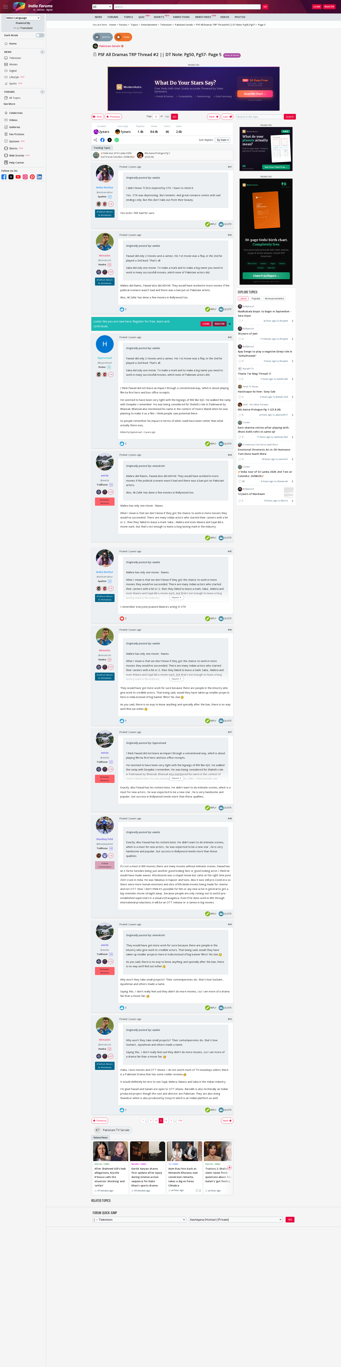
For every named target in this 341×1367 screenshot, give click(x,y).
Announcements (274, 298)
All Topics (14, 98)
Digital (13, 70)
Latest (243, 298)
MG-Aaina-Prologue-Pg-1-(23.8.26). (259, 409)
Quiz (142, 17)
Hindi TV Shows (250, 386)
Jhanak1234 (282, 396)
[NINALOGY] (96, 131)
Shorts (13, 148)
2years (104, 131)
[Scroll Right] (230, 155)
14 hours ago (270, 500)
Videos (13, 120)
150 (180, 1120)
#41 (230, 166)
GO (265, 6)
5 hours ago (267, 378)
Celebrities (16, 113)
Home (13, 43)
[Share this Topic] (95, 139)
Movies (13, 64)
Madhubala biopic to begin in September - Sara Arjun (264, 313)
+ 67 (110, 272)
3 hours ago (270, 361)
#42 (230, 234)
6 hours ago (267, 481)
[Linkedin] (39, 176)
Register (329, 6)
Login (316, 6)
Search (290, 116)
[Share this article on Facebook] (102, 139)
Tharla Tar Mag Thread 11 (254, 373)
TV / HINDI (173, 1164)
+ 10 (110, 492)
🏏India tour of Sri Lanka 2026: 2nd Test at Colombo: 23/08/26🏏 (265, 474)
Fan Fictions (16, 134)
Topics (128, 17)
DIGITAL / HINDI (102, 1164)
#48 (230, 818)
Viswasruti (282, 481)
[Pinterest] (32, 176)
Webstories (203, 17)
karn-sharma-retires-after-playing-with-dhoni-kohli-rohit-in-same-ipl (264, 429)
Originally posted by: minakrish (145, 466)
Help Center (16, 162)
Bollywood (248, 306)
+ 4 (110, 374)
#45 (230, 551)
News (7, 52)
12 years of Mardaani (251, 494)
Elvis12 (284, 500)
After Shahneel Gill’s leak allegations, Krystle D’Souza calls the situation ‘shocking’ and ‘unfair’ (110, 1177)
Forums (9, 91)
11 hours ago (263, 436)
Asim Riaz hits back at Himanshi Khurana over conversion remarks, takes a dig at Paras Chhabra (183, 1177)
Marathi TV (248, 368)
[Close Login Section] (229, 323)
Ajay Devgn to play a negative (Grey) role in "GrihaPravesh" (265, 353)
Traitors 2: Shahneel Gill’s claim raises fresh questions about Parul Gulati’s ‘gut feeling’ (221, 1175)
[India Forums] (32, 7)
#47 (230, 732)
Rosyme (284, 320)
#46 (230, 629)
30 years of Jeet (248, 333)
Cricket (246, 422)
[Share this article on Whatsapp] (116, 139)
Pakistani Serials (110, 46)
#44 (230, 454)
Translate (26, 28)
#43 (230, 337)
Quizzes (14, 141)
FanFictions (181, 17)
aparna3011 (282, 414)
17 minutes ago (268, 338)
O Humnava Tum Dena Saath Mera (260, 444)
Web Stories (16, 155)
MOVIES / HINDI (138, 1164)
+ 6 (110, 204)
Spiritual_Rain (281, 436)
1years (125, 131)
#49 (230, 924)
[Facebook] (3, 176)
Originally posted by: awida (143, 177)
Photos (240, 17)
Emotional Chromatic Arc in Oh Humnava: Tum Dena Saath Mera (264, 452)
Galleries (14, 127)
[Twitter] (11, 176)
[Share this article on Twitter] (109, 139)
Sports (13, 83)
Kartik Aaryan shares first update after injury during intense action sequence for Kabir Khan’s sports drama (146, 1177)
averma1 (283, 459)
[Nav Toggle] (5, 7)
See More (9, 104)
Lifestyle (14, 77)
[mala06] (117, 131)
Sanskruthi (282, 378)
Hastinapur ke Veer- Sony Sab (256, 391)
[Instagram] (25, 176)
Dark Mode (11, 35)
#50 (230, 1019)
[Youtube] (18, 176)
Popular (256, 298)
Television (15, 58)
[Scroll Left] (95, 155)
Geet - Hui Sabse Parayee (255, 404)
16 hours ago (268, 459)
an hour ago (270, 320)
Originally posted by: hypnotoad (146, 743)
